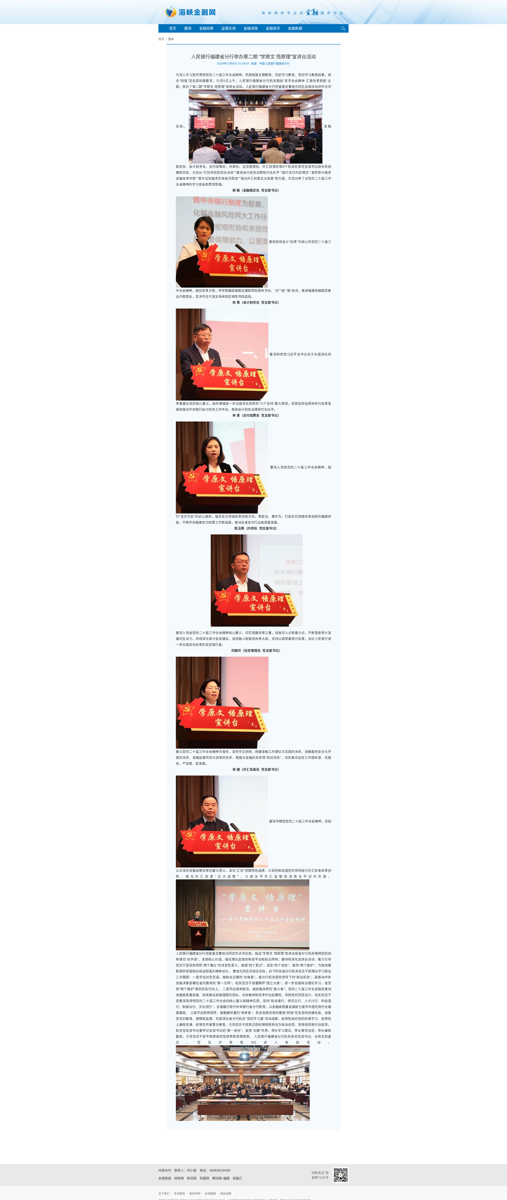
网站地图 (225, 1193)
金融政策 (206, 28)
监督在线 (228, 28)
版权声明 (194, 1193)
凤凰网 (204, 1178)
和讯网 (191, 1178)
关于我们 (164, 1193)
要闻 (187, 28)
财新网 (179, 1178)
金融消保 (251, 28)
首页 (172, 28)
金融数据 (295, 28)
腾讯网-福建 (221, 1178)
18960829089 (219, 1170)
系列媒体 (179, 1193)
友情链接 (210, 1193)
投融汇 (237, 1178)
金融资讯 (273, 28)
